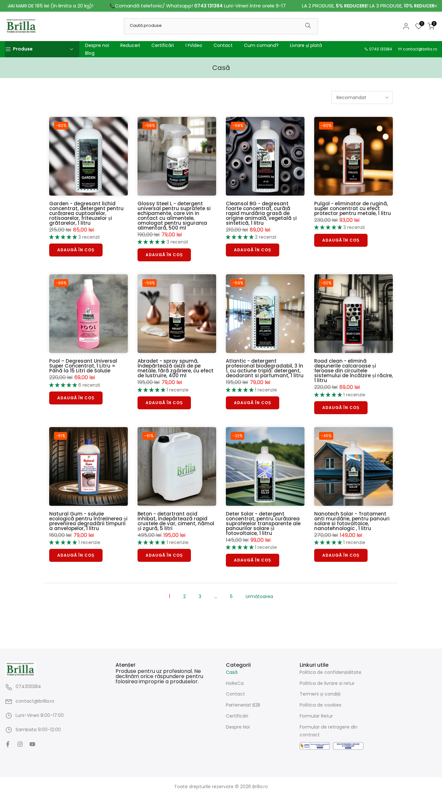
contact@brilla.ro (420, 49)
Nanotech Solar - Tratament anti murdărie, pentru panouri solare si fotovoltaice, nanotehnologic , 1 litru (352, 521)
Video (196, 45)
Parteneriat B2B (243, 705)
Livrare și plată (306, 45)
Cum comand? (261, 45)
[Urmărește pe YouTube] (32, 744)
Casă (232, 672)
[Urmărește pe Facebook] (8, 744)
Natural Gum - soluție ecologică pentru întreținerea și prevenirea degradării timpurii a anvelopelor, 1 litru (88, 521)
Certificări (162, 45)
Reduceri (130, 45)
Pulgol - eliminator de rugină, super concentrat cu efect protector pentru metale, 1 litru (352, 208)
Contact (223, 45)
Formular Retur (316, 716)
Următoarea (259, 596)
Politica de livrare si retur (327, 683)
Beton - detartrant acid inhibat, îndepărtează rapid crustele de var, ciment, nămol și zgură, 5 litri (176, 521)
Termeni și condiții (320, 694)
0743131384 (28, 686)
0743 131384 (380, 49)
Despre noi (97, 45)
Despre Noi (238, 727)
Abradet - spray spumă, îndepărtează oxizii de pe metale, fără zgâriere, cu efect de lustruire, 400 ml (176, 368)
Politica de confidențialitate (330, 672)
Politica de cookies (320, 705)
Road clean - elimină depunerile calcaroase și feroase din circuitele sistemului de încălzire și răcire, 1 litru (353, 370)
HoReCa (235, 683)
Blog (89, 53)
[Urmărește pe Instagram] (20, 744)
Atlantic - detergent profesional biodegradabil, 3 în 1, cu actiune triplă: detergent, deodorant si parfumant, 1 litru (265, 368)
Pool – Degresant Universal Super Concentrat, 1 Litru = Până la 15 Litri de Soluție (83, 365)
